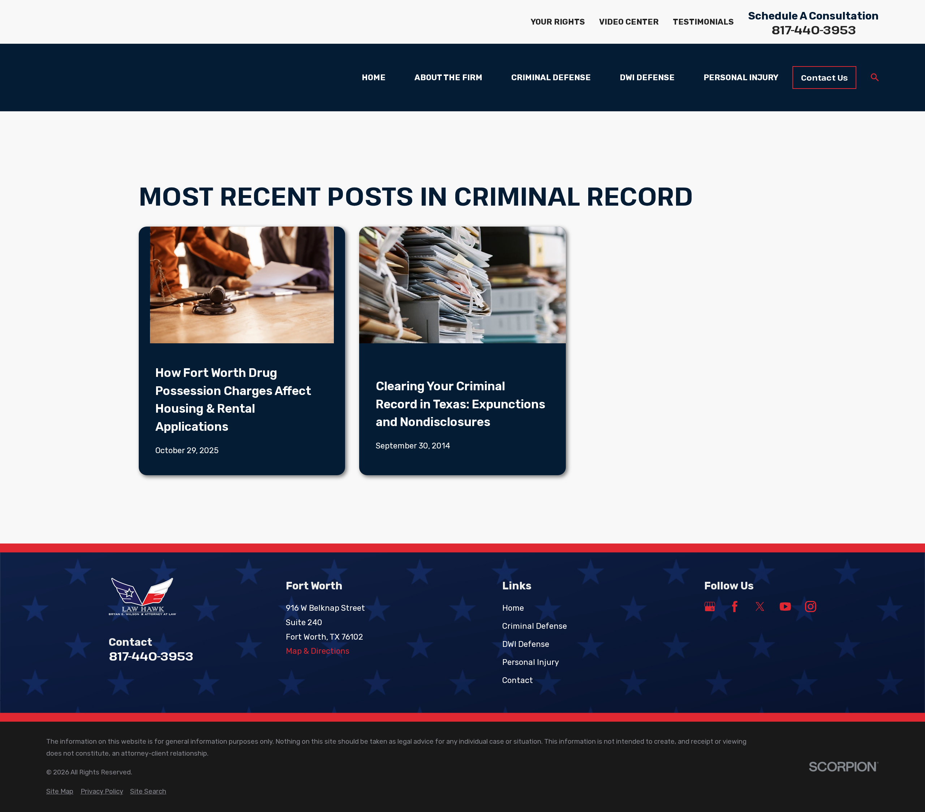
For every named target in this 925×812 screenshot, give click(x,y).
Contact (517, 680)
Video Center (629, 22)
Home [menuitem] (374, 77)
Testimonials (703, 22)
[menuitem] (59, 792)
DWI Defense (525, 644)
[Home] (160, 597)
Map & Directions (317, 651)
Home (513, 608)
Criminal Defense (534, 626)
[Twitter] (760, 606)
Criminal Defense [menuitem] (551, 77)
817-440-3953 (813, 30)
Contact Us (824, 77)
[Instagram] (810, 606)
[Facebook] (734, 606)
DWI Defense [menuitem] (647, 77)
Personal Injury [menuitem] (741, 77)
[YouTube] (785, 606)
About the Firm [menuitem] (448, 77)
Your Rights (558, 22)
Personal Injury (530, 662)
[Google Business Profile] (709, 606)
